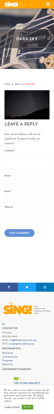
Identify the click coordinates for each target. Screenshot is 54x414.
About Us (7, 364)
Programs (7, 360)
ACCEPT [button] (27, 407)
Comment (10, 151)
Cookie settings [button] (12, 407)
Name (8, 176)
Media (18, 84)
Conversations (10, 357)
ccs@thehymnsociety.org (23, 340)
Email (8, 191)
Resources (7, 353)
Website (8, 207)
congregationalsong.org (21, 344)
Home (7, 84)
